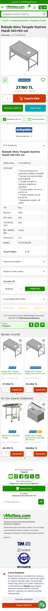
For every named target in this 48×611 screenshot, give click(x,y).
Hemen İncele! (26, 488)
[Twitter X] (32, 476)
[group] (24, 56)
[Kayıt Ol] (41, 502)
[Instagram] (16, 476)
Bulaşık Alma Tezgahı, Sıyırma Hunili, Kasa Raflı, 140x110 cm (11, 438)
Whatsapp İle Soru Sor (14, 119)
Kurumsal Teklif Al (12, 108)
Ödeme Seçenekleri (38, 119)
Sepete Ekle (31, 98)
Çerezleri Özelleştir (24, 599)
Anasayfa (5, 21)
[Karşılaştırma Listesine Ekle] (20, 345)
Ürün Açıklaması (10, 145)
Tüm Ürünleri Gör (23, 136)
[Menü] (2, 7)
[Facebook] (21, 476)
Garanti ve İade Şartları (13, 271)
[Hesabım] (34, 7)
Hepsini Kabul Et (24, 605)
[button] (16, 394)
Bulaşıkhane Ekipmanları (20, 21)
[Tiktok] (27, 476)
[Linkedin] (37, 476)
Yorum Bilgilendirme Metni (14, 299)
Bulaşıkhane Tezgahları (39, 21)
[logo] (15, 7)
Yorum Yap (35, 289)
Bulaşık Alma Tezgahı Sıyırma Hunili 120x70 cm (11, 372)
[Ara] (44, 14)
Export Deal (35, 108)
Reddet (26, 586)
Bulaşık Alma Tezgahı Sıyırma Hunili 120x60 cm (35, 437)
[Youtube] (11, 476)
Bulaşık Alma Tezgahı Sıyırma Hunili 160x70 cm (35, 372)
